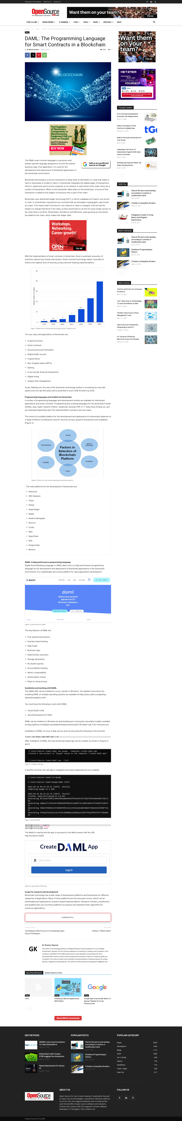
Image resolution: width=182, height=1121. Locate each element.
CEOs (85, 22)
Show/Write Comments (68, 1018)
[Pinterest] (38, 55)
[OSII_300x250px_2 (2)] (68, 253)
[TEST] (38, 987)
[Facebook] (147, 1)
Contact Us (57, 2)
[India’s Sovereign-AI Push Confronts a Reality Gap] (151, 129)
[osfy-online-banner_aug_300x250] (137, 99)
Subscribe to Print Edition (33, 2)
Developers (47, 22)
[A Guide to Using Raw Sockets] (123, 206)
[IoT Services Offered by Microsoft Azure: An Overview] (151, 339)
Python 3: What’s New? (101, 931)
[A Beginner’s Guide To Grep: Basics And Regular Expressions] (123, 217)
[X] (155, 1)
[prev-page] (26, 1008)
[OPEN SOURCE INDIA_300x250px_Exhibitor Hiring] (137, 62)
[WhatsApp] (44, 55)
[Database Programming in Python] (123, 252)
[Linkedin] (151, 1)
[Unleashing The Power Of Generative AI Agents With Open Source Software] (151, 152)
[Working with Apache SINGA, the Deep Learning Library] (151, 166)
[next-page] (30, 1008)
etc (32, 29)
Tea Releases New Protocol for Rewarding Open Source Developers (44, 932)
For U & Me (32, 22)
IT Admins (63, 22)
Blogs (38, 29)
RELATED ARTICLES (34, 973)
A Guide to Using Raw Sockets (143, 203)
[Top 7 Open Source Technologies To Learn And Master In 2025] (151, 304)
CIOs (76, 22)
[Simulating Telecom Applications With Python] (67, 987)
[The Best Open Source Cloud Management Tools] (151, 316)
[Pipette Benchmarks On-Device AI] (31, 1069)
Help (119, 22)
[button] (154, 22)
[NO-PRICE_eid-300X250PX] (68, 154)
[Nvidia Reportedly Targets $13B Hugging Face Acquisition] (31, 1057)
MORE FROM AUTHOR (53, 973)
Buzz (95, 22)
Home (27, 29)
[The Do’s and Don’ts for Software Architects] (151, 292)
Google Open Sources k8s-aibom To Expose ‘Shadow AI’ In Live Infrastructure (97, 1001)
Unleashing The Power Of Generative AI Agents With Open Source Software (129, 152)
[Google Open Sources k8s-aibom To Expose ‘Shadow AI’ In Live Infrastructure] (97, 987)
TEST (27, 999)
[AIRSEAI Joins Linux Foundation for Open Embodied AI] (31, 1045)
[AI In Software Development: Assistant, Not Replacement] (151, 117)
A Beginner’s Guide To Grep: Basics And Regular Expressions (142, 217)
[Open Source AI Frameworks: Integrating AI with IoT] (151, 328)
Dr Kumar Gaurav (33, 49)
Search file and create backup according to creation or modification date (143, 193)
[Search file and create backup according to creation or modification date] (123, 193)
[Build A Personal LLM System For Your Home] (151, 140)
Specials (107, 22)
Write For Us (47, 2)
